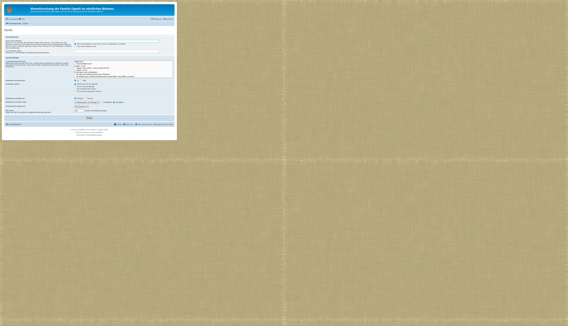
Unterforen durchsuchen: (15, 80)
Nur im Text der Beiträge (86, 86)
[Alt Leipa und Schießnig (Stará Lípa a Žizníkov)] (124, 74)
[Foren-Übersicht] (17, 9)
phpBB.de (99, 132)
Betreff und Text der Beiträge (87, 84)
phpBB (81, 129)
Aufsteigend (107, 102)
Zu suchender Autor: (14, 51)
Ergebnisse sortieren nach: (16, 102)
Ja (78, 80)
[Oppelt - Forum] (124, 66)
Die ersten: (10, 110)
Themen (90, 98)
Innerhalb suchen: (13, 84)
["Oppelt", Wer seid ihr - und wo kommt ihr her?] (124, 68)
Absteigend (119, 102)
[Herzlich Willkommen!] (124, 64)
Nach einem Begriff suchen (86, 46)
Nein (84, 80)
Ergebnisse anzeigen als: (15, 98)
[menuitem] (22, 19)
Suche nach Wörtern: (14, 41)
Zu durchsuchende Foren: (16, 61)
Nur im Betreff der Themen (86, 89)
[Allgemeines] (124, 62)
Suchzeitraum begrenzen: (16, 106)
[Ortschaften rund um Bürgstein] (124, 72)
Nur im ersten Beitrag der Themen (89, 91)
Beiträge (80, 98)
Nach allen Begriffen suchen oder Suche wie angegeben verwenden (101, 44)
